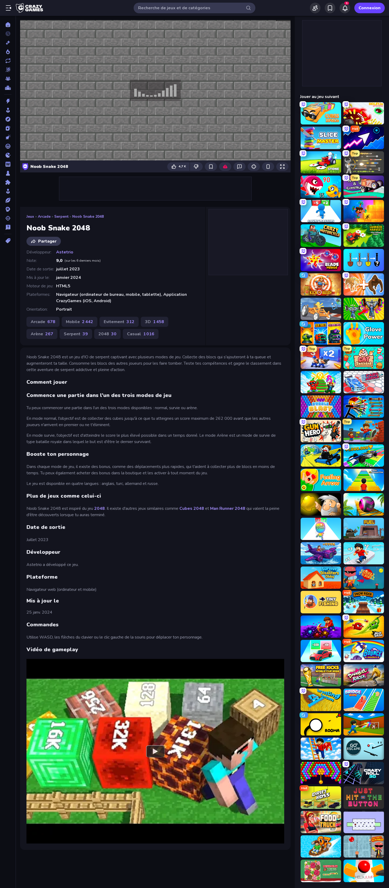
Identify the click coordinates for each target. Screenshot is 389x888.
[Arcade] (8, 110)
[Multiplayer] (8, 78)
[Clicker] (8, 137)
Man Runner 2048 (227, 508)
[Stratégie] (8, 209)
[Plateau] (8, 173)
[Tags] (8, 240)
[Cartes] (8, 128)
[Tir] (8, 218)
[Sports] (8, 200)
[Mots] (8, 164)
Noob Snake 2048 (88, 216)
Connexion (370, 8)
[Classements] (8, 87)
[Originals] (8, 69)
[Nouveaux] (8, 42)
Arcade (44, 216)
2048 (99, 508)
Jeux (30, 216)
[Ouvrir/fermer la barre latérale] (8, 8)
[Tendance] (8, 51)
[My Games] (330, 8)
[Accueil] (8, 24)
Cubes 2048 (191, 508)
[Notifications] (345, 8)
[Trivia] (8, 227)
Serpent (61, 216)
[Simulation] (8, 191)
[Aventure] (8, 119)
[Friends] (315, 8)
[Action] (8, 101)
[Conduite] (8, 146)
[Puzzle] (8, 182)
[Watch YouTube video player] (155, 751)
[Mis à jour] (8, 60)
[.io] (8, 155)
